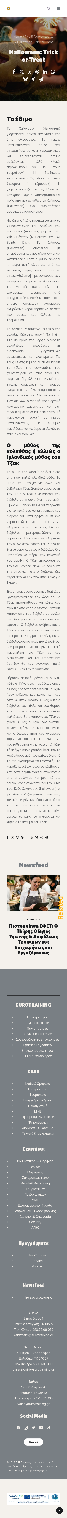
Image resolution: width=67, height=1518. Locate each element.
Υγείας (35, 1167)
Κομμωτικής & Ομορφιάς (35, 1161)
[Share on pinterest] (37, 71)
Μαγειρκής (35, 1172)
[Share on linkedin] (45, 71)
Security (35, 1222)
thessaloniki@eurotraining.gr (33, 1369)
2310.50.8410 (43, 1364)
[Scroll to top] (59, 1510)
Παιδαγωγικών (35, 1194)
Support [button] (33, 1442)
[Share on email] (41, 79)
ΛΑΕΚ (35, 1227)
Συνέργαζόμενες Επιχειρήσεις (38, 1039)
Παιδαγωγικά (37, 1106)
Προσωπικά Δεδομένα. (46, 1466)
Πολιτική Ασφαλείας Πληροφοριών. (27, 1470)
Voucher (38, 1266)
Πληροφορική (38, 1122)
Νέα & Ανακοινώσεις (39, 36)
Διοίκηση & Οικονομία (37, 1128)
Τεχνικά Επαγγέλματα (38, 1133)
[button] (58, 8)
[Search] (47, 8)
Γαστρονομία (37, 1089)
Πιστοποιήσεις (38, 1028)
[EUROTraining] (33, 8)
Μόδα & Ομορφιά (37, 1083)
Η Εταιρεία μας (37, 1017)
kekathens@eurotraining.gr (33, 1335)
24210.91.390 (43, 1398)
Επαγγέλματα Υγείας (37, 1100)
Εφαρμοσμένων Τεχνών (35, 1205)
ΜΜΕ (37, 1111)
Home (18, 36)
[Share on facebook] (13, 71)
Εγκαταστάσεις (38, 1023)
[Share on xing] (33, 79)
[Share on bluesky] (25, 79)
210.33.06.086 (43, 1329)
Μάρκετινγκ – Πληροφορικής (35, 1211)
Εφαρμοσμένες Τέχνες (38, 1117)
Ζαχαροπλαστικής (35, 1177)
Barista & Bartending (35, 1183)
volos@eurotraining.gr (33, 1404)
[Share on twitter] (21, 71)
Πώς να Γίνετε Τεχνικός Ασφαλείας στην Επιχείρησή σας (34, 931)
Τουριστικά (37, 1094)
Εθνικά (38, 1261)
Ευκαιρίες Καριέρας (38, 1056)
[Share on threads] (29, 72)
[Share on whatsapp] (53, 71)
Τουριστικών (35, 1189)
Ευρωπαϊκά (37, 1255)
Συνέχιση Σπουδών (38, 1034)
